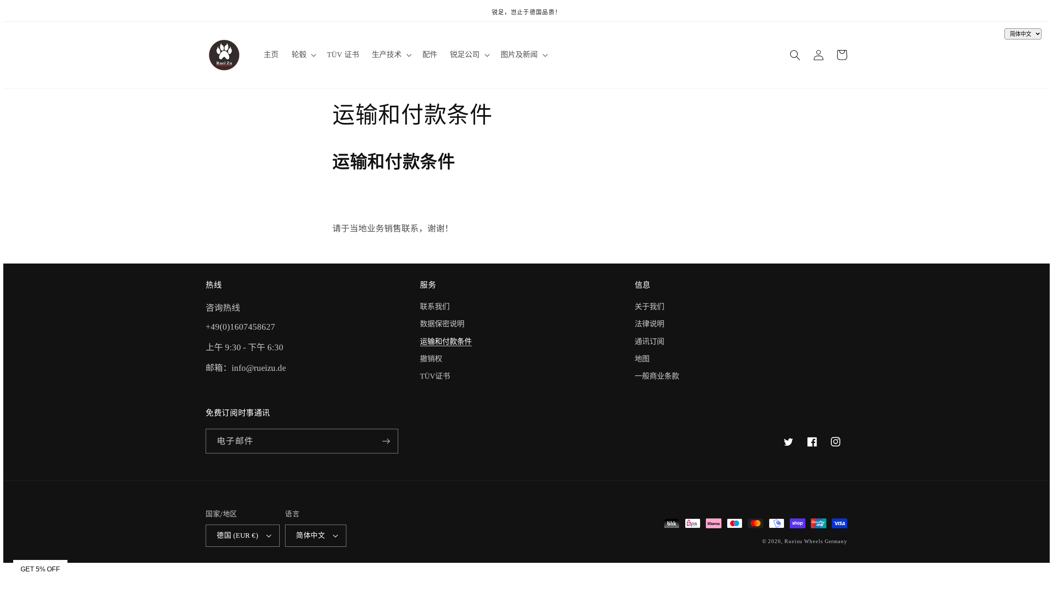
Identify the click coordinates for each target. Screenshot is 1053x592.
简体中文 (310, 535)
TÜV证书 (435, 376)
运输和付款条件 (446, 342)
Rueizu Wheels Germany (815, 541)
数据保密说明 (442, 324)
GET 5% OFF (40, 569)
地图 (642, 359)
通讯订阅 (649, 342)
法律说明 (649, 324)
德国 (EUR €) (237, 535)
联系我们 (435, 307)
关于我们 (649, 307)
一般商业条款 (657, 376)
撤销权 (431, 359)
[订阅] (386, 441)
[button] (303, 55)
